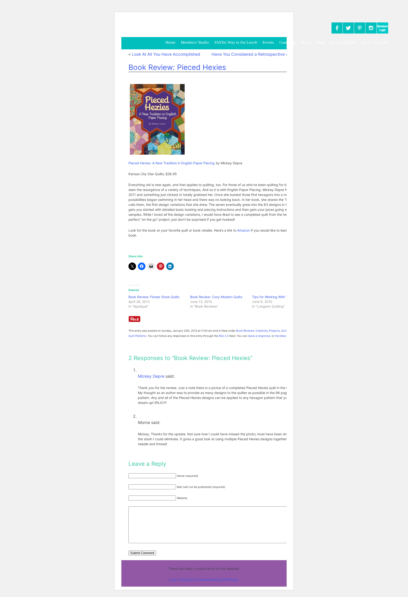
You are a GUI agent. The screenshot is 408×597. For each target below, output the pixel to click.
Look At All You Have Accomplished (166, 54)
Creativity (261, 330)
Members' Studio (195, 42)
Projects (274, 330)
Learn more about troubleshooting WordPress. (204, 579)
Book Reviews (245, 330)
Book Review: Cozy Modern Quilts (216, 297)
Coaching (287, 42)
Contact (381, 42)
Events (268, 42)
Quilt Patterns (137, 336)
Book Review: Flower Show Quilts (153, 297)
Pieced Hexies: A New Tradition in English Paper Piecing (171, 163)
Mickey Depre (151, 376)
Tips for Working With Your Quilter (278, 297)
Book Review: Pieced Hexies (177, 67)
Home (170, 42)
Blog (321, 42)
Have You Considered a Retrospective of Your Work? (262, 54)
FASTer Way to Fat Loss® (236, 42)
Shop (365, 42)
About (306, 42)
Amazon (243, 230)
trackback (281, 336)
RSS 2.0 (224, 336)
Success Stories (343, 42)
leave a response (259, 336)
